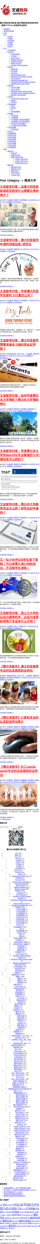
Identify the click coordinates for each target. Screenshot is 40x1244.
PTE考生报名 (11, 141)
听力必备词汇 (20, 1142)
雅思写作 (10, 165)
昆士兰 (16, 626)
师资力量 (17, 984)
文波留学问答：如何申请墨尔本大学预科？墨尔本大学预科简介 (19, 400)
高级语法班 (20, 950)
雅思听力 (18, 1136)
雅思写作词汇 (18, 1063)
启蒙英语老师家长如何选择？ (13, 1194)
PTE (5, 48)
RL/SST (13, 108)
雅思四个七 (9, 1223)
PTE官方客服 (11, 143)
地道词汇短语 (15, 155)
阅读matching (20, 1164)
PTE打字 (14, 102)
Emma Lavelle (19, 988)
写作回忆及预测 (20, 1172)
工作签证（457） (21, 1038)
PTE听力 (10, 67)
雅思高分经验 (18, 1176)
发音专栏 (14, 153)
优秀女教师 (19, 992)
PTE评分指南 (11, 137)
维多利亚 (31, 409)
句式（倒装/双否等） (18, 1073)
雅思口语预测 (35, 1221)
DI (12, 110)
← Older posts (5, 819)
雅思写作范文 (24, 1218)
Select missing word (18, 75)
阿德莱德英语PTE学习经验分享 (19, 1089)
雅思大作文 (15, 171)
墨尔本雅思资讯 (18, 1105)
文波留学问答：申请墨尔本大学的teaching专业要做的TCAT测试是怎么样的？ (20, 455)
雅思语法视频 (20, 1103)
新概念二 (20, 980)
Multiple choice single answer (21, 77)
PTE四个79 (15, 1208)
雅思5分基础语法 (19, 1081)
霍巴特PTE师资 (18, 1180)
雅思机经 (36, 1223)
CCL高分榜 (10, 40)
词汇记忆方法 (18, 1061)
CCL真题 (10, 44)
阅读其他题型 (20, 1168)
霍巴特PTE (16, 1178)
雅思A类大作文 (29, 1215)
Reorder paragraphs (18, 95)
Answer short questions (19, 65)
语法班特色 (20, 1152)
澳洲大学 (17, 200)
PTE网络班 (14, 117)
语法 (16, 1071)
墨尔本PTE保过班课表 (18, 123)
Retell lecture (16, 63)
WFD (12, 106)
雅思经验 (6, 1226)
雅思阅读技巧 (35, 1226)
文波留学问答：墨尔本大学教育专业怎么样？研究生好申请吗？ (19, 508)
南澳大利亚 (20, 1016)
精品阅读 (7, 29)
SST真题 (22, 1212)
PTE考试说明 (11, 139)
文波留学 (10, 200)
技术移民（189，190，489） (22, 1039)
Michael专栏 (20, 1000)
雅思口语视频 (20, 1097)
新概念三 (20, 978)
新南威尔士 (20, 1020)
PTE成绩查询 (11, 147)
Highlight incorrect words (20, 84)
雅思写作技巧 (16, 1218)
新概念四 (20, 982)
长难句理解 (20, 1160)
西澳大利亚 (20, 1026)
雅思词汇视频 (20, 1101)
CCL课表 (10, 42)
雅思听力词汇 (18, 1067)
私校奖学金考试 (9, 31)
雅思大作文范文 (23, 1223)
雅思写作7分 (8, 1218)
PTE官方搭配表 (18, 1053)
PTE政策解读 (11, 133)
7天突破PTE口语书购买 (19, 125)
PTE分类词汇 (18, 1051)
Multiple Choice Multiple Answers (23, 82)
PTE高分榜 (14, 129)
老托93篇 (14, 69)
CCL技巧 (10, 36)
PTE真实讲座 (15, 54)
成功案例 (19, 1109)
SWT (20, 934)
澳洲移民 (3, 677)
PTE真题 (24, 1209)
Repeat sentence (17, 60)
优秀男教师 (19, 994)
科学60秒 (14, 71)
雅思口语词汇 (17, 1065)
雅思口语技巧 (15, 1221)
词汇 (16, 1049)
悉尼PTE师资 (19, 1004)
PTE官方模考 (11, 145)
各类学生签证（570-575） (16, 354)
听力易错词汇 (20, 1146)
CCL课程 (10, 38)
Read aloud (15, 58)
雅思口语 (10, 151)
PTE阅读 (10, 85)
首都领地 (21, 1028)
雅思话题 (19, 1226)
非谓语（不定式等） (19, 1083)
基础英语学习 (16, 975)
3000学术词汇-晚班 (20, 942)
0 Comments (17, 202)
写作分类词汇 (19, 1113)
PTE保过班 (14, 115)
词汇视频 (24, 1215)
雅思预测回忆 (17, 1170)
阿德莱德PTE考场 (19, 1087)
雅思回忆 (15, 1223)
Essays (13, 100)
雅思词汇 (12, 1226)
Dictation (14, 73)
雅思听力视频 (20, 1099)
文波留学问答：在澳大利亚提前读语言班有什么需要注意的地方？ (19, 191)
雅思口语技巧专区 (17, 157)
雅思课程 (18, 1150)
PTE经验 (30, 1208)
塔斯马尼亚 (20, 1018)
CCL (5, 35)
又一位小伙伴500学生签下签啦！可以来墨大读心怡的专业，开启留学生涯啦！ (19, 564)
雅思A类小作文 (16, 167)
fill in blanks (15, 78)
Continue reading (7, 235)
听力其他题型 (20, 1138)
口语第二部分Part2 (21, 161)
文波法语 (17, 1008)
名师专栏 (18, 996)
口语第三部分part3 (21, 163)
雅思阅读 (18, 1156)
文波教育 (9, 202)
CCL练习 (10, 46)
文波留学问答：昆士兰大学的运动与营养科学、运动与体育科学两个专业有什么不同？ (19, 617)
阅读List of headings (21, 1162)
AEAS (16, 855)
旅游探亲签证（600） (20, 1043)
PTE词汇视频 (15, 87)
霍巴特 (6, 1228)
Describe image (16, 62)
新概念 (18, 976)
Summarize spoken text (19, 80)
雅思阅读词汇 (18, 1069)
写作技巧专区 (15, 175)
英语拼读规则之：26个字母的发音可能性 (17, 1188)
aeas (5, 33)
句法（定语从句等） (18, 1075)
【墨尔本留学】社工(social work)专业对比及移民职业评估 (19, 771)
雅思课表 (20, 1154)
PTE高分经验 (11, 127)
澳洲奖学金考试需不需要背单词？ (15, 1196)
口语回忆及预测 (20, 1174)
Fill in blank (15, 89)
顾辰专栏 (21, 1002)
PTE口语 (10, 52)
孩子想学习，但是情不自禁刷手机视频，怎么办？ (20, 1190)
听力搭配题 (20, 1144)
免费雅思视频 (17, 1093)
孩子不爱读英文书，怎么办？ (13, 1192)
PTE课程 (10, 113)
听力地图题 (20, 1140)
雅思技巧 (31, 1223)
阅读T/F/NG (21, 1166)
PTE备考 (18, 907)
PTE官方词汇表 (19, 1055)
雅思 (5, 149)
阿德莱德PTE (16, 1085)
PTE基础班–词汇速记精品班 (20, 121)
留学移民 (24, 200)
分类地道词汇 (18, 1057)
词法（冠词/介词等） (18, 1079)
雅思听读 (19, 1148)
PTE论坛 (10, 131)
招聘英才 (17, 1006)
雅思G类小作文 (16, 169)
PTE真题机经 (11, 104)
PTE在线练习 (11, 50)
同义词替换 (20, 1158)
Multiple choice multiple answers (23, 93)
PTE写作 (10, 97)
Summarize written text (19, 99)
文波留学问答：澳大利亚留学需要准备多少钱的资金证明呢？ (19, 344)
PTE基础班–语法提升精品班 (20, 119)
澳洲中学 (18, 1012)
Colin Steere (19, 986)
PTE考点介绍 (11, 135)
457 (16, 853)
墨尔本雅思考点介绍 (20, 1107)
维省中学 (18, 1030)
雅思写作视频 (20, 1095)
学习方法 (19, 1077)
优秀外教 (19, 990)
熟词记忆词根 (18, 1059)
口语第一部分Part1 (21, 159)
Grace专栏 (20, 998)
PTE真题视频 (15, 112)
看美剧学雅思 (16, 1215)
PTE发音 (14, 56)
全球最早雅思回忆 (29, 1212)
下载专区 (17, 973)
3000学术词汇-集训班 (20, 944)
